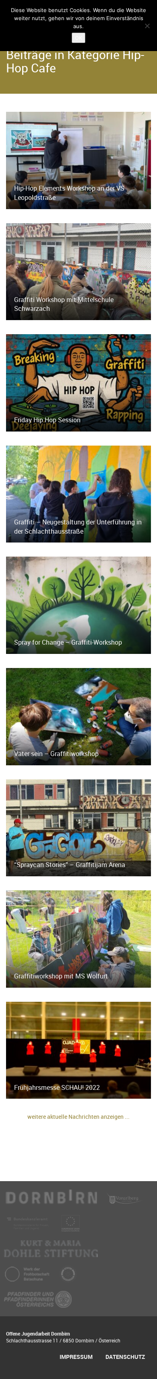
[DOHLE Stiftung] (51, 1252)
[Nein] (147, 26)
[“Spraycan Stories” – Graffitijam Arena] (78, 827)
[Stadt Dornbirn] (51, 1201)
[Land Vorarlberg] (125, 1201)
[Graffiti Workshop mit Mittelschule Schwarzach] (78, 271)
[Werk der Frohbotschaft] (28, 1277)
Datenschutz (125, 1357)
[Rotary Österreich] (68, 1277)
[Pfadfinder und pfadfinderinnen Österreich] (38, 1303)
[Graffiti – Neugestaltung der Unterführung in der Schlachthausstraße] (78, 493)
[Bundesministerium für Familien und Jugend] (28, 1227)
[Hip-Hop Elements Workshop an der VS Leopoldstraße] (78, 159)
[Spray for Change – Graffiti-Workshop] (78, 604)
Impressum (76, 1357)
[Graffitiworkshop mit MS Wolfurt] (78, 938)
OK (78, 38)
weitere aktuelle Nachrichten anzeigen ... (78, 1116)
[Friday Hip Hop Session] (78, 382)
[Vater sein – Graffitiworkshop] (78, 715)
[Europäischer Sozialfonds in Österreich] (70, 1227)
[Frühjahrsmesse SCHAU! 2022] (78, 1049)
